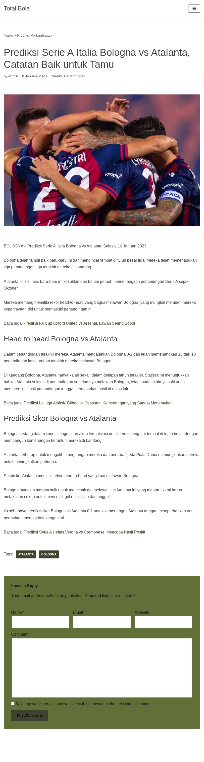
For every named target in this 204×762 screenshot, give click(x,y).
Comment (21, 634)
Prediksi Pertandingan (34, 35)
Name (17, 612)
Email (79, 612)
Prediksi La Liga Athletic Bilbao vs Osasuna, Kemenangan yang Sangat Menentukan (98, 403)
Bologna (48, 554)
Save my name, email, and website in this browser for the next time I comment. (84, 704)
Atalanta (26, 554)
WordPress (48, 757)
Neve (8, 757)
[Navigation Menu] (194, 8)
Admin (13, 76)
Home (8, 35)
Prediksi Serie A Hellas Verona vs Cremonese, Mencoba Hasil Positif (84, 532)
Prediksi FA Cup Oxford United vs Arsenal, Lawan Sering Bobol (79, 323)
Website (142, 612)
